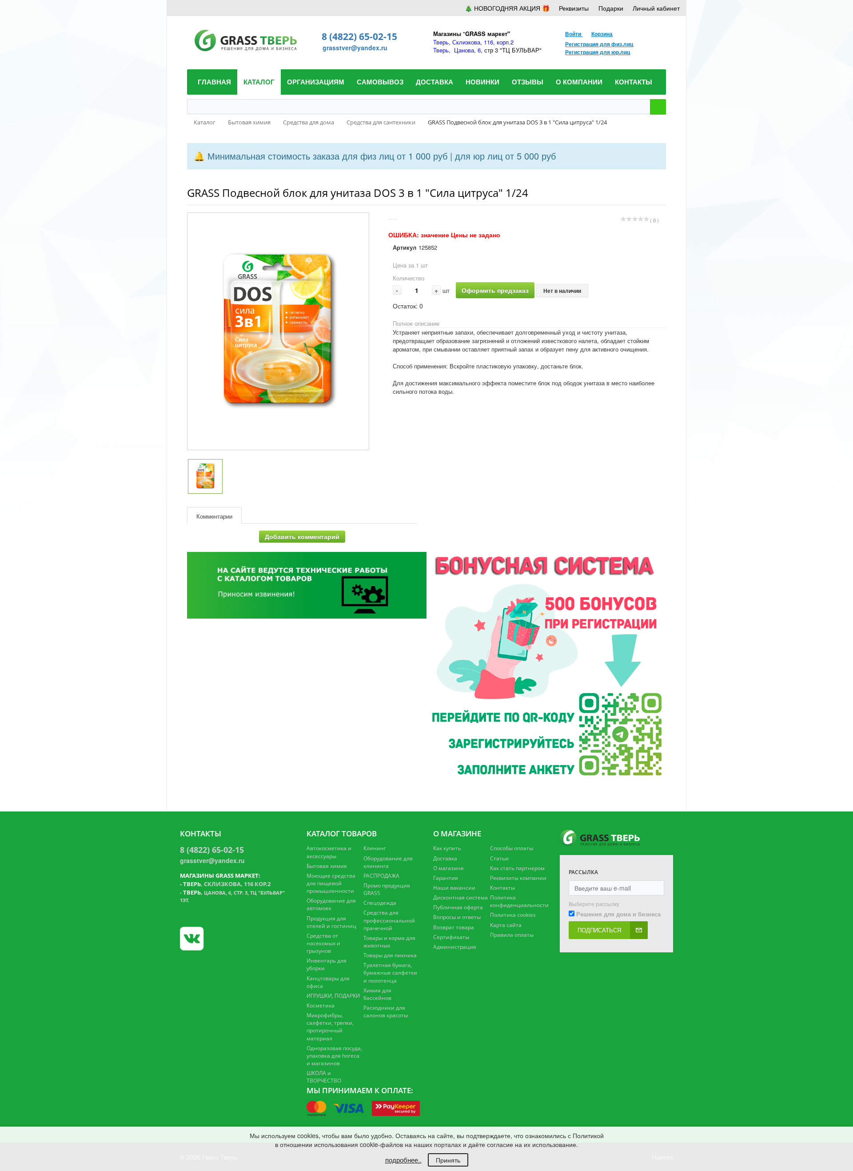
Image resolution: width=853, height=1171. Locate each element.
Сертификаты (451, 937)
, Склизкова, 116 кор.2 (227, 884)
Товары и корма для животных (389, 941)
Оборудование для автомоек (331, 904)
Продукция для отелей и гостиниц (331, 922)
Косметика (321, 1005)
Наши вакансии (454, 887)
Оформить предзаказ (495, 290)
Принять (448, 1159)
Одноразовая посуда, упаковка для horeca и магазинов (334, 1055)
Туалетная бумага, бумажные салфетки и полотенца (390, 972)
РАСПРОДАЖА (381, 875)
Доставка (445, 858)
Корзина (602, 34)
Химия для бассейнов (377, 994)
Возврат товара (453, 927)
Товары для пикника (390, 955)
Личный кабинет (656, 8)
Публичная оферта (458, 907)
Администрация (454, 947)
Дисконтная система (460, 897)
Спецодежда (379, 903)
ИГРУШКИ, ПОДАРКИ (333, 995)
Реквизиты (574, 8)
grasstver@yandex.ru (355, 47)
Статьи (499, 858)
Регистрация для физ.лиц (599, 44)
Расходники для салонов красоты (385, 1011)
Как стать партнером (517, 868)
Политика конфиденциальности (519, 901)
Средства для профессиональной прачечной (389, 920)
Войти (573, 34)
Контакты (502, 887)
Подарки (610, 8)
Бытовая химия (327, 866)
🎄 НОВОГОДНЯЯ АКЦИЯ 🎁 (507, 8)
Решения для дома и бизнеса (618, 914)
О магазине (448, 868)
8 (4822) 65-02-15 (359, 36)
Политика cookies (513, 915)
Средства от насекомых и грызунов (323, 943)
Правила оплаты (512, 935)
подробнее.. (403, 1159)
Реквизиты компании (518, 878)
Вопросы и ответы (457, 917)
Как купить (447, 848)
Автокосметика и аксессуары (329, 851)
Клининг (374, 848)
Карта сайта (506, 925)
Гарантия (445, 878)
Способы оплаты (511, 848)
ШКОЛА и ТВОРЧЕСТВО (324, 1076)
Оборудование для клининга (388, 862)
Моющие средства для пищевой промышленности (331, 883)
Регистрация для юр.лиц (597, 52)
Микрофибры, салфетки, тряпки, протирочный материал (330, 1026)
